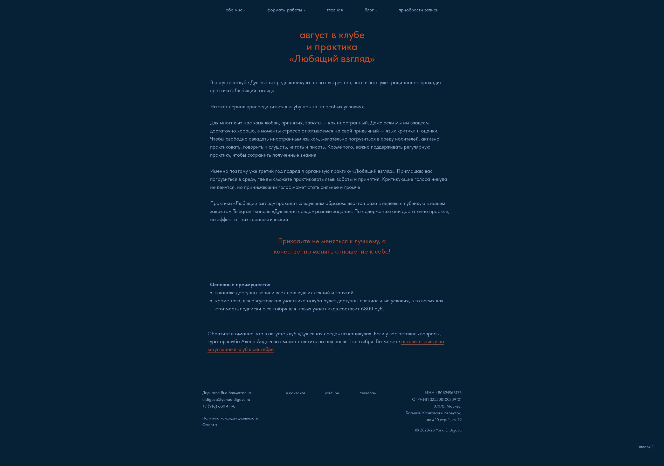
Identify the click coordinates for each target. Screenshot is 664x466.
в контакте (295, 392)
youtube (332, 392)
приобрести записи (419, 9)
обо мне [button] (234, 9)
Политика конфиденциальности (230, 418)
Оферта (209, 424)
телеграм (368, 392)
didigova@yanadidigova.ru (226, 399)
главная (335, 9)
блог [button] (369, 9)
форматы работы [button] (284, 9)
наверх (644, 446)
